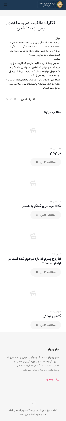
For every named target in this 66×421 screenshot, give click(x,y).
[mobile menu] (5, 4)
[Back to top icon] (33, 403)
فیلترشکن (55, 153)
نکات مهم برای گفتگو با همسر (41, 206)
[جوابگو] (50, 4)
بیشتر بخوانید (52, 379)
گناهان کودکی (52, 316)
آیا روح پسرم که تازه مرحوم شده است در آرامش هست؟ (34, 261)
